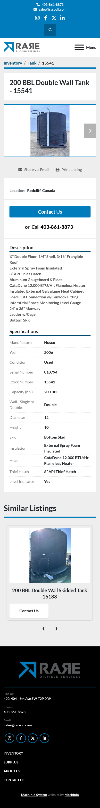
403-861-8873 (53, 5)
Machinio (72, 795)
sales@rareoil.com (53, 9)
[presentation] (43, 627)
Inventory (13, 753)
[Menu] (79, 47)
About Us (12, 771)
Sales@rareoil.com (18, 725)
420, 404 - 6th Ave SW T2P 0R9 (27, 698)
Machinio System (34, 795)
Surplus (11, 762)
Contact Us (50, 212)
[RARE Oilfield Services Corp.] (50, 670)
